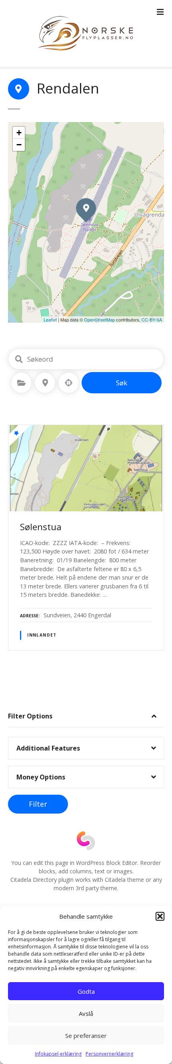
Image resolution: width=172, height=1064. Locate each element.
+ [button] (19, 133)
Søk (121, 382)
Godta (86, 991)
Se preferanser (86, 1035)
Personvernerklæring (109, 1053)
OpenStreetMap (99, 319)
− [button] (19, 145)
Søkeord (19, 359)
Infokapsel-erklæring (58, 1053)
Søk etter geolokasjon (69, 383)
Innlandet (42, 635)
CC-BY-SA (152, 319)
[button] (160, 916)
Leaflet (50, 319)
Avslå (86, 1013)
